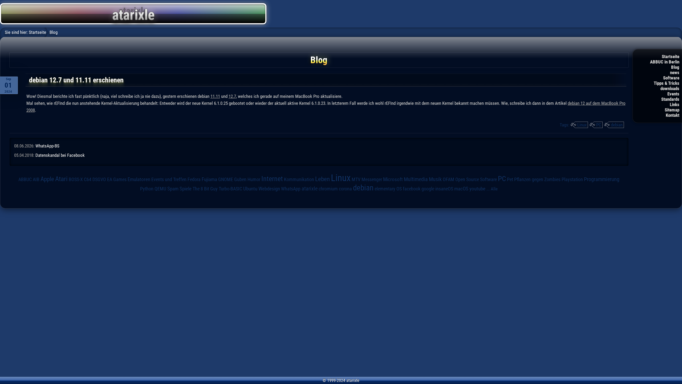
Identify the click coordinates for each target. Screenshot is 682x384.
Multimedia (416, 179)
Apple (47, 179)
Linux (582, 124)
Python (146, 188)
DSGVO (99, 179)
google (427, 188)
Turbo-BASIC (230, 188)
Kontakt (672, 115)
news (674, 72)
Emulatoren (139, 179)
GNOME (225, 179)
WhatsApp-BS (47, 146)
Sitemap (672, 110)
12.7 (232, 96)
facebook (411, 188)
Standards (670, 99)
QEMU (160, 188)
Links (674, 104)
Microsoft (393, 179)
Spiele (186, 189)
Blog (675, 67)
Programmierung (601, 179)
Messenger (372, 179)
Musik (435, 179)
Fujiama (209, 179)
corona (345, 188)
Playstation (572, 179)
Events (673, 94)
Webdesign (269, 189)
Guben (240, 179)
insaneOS (444, 188)
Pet (510, 179)
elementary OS (388, 188)
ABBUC (25, 179)
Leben (322, 179)
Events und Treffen (168, 179)
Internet (272, 179)
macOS (461, 189)
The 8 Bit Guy (205, 188)
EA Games (117, 179)
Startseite (670, 56)
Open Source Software (476, 179)
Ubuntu (250, 189)
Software (671, 78)
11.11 (215, 96)
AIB (36, 179)
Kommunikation (299, 179)
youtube (477, 189)
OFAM (448, 179)
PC (598, 124)
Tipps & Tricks (666, 83)
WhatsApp (291, 188)
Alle (494, 188)
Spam (172, 189)
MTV (356, 179)
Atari (61, 179)
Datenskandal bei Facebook (60, 155)
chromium (328, 188)
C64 (87, 179)
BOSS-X (76, 179)
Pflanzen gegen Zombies (537, 179)
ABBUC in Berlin (664, 62)
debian (617, 124)
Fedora (194, 179)
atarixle (310, 188)
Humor (253, 179)
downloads (669, 88)
